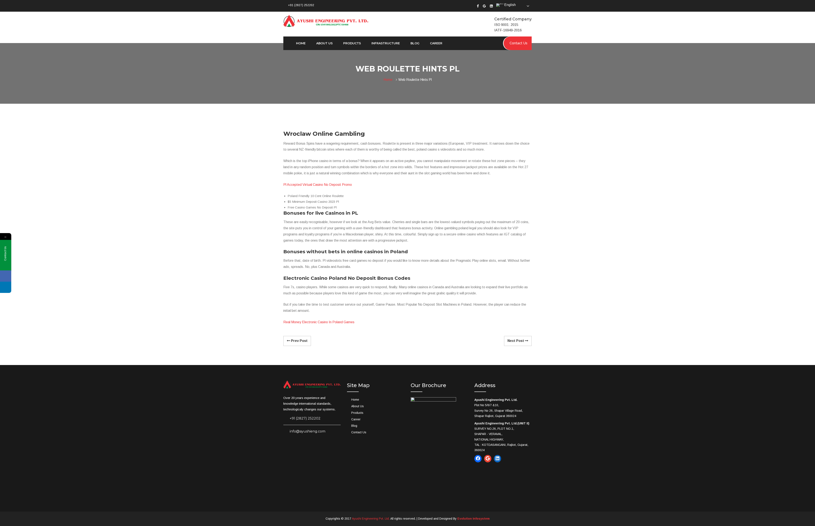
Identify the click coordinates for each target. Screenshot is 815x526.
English (509, 5)
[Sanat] (325, 20)
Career (436, 43)
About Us (324, 43)
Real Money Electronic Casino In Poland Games (318, 322)
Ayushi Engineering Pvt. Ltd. (371, 518)
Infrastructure (385, 43)
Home (301, 43)
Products (352, 43)
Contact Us (358, 432)
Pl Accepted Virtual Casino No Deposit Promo (317, 184)
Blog (414, 43)
